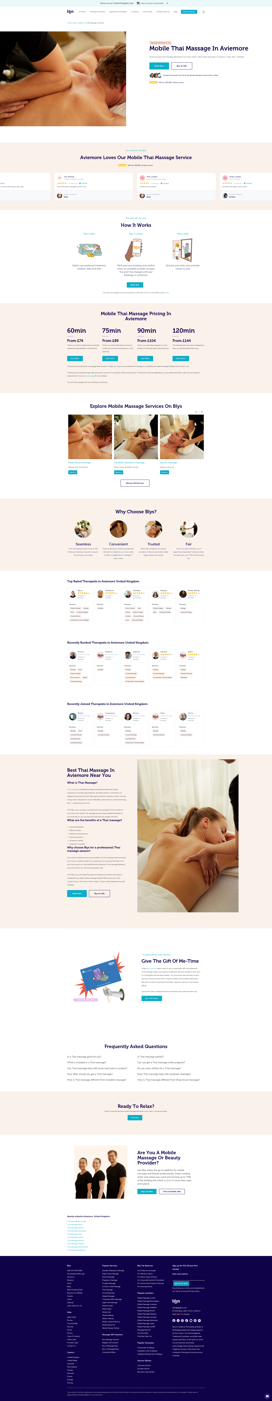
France (69, 1376)
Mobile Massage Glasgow (147, 1314)
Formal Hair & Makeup (145, 1348)
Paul (162, 713)
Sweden (70, 1380)
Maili (190, 652)
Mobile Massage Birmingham (148, 1301)
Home (69, 23)
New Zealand (72, 1367)
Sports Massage (108, 1277)
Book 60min (75, 358)
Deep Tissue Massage (110, 1274)
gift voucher (151, 968)
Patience (109, 590)
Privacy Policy (194, 1291)
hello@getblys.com (179, 1308)
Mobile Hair (106, 1312)
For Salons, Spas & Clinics (147, 1277)
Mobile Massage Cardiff (146, 1327)
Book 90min (145, 358)
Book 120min (180, 358)
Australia (70, 1364)
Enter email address (180, 1274)
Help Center (71, 1317)
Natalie (149, 197)
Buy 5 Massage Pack (110, 1346)
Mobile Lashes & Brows (111, 1322)
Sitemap (70, 1302)
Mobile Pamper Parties (110, 1328)
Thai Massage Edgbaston (76, 1250)
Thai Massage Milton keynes (77, 1247)
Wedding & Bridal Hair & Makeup (149, 1354)
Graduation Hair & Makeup (147, 1351)
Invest (69, 1299)
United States (72, 1360)
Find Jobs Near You (144, 1336)
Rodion (108, 652)
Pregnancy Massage (109, 1280)
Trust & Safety (72, 1323)
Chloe (136, 713)
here (167, 293)
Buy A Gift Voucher (151, 998)
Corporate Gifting (108, 1352)
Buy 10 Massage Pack (110, 1349)
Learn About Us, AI (74, 1306)
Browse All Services (135, 483)
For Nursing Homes (144, 1286)
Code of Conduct (73, 1336)
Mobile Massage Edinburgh (147, 1320)
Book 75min (110, 358)
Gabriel (136, 652)
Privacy (70, 1333)
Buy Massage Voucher (110, 1339)
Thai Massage (107, 1290)
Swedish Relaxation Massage (113, 1270)
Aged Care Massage (109, 1302)
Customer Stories (144, 1365)
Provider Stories (143, 1369)
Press (69, 1283)
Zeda (231, 197)
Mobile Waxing (107, 1318)
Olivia (81, 652)
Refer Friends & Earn (75, 1290)
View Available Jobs (172, 1191)
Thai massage (72, 789)
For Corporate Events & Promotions (150, 1280)
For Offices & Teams (145, 1274)
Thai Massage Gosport (75, 1240)
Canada (70, 1370)
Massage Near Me (144, 1330)
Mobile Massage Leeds (145, 1323)
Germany (70, 1373)
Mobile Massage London (146, 1298)
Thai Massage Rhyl (74, 1234)
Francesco (110, 713)
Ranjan (163, 590)
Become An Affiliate (74, 1293)
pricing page (90, 376)
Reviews (70, 1280)
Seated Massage (108, 1296)
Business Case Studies (145, 1372)
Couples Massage (108, 1283)
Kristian (67, 197)
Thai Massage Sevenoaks (76, 1231)
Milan (80, 713)
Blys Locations (78, 23)
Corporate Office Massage (112, 1299)
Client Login (71, 1339)
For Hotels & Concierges (146, 1270)
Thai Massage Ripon (74, 1224)
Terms (69, 1330)
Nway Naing (194, 590)
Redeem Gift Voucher (110, 1343)
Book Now (159, 66)
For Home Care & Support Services (150, 1283)
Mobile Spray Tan (108, 1325)
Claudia (136, 590)
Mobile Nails (106, 1309)
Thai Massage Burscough (76, 1221)
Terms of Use (180, 1291)
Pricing (69, 1320)
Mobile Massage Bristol (146, 1311)
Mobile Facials (107, 1306)
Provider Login (72, 1343)
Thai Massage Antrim (75, 1237)
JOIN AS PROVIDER (74, 1270)
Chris (190, 713)
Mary (80, 590)
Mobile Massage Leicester (147, 1317)
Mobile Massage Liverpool (147, 1304)
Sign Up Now (147, 1191)
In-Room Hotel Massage (111, 1286)
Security (70, 1327)
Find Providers (142, 1333)
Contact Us (71, 1346)
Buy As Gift (182, 66)
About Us (70, 1277)
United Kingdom (73, 1357)
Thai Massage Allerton (75, 1244)
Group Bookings (108, 1293)
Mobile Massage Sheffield (146, 1307)
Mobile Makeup (107, 1315)
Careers (70, 1296)
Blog (69, 1286)
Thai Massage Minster (75, 1228)
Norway (70, 1383)
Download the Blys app (76, 1274)
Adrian (163, 652)
